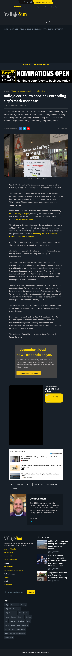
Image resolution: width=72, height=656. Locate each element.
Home (6, 29)
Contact (39, 7)
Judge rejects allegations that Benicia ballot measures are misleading (58, 575)
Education (38, 29)
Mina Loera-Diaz (10, 629)
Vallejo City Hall (38, 484)
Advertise (6, 577)
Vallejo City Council (51, 484)
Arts (45, 29)
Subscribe (54, 7)
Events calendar (8, 566)
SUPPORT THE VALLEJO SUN (36, 64)
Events (50, 29)
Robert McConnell (22, 625)
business (28, 617)
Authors (32, 7)
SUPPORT (17, 7)
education (13, 621)
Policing (23, 29)
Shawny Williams (10, 625)
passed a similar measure (25, 219)
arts (6, 621)
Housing (30, 29)
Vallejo (29, 484)
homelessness (9, 637)
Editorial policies (8, 556)
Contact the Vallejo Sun (10, 559)
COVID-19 (14, 489)
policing (23, 605)
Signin (46, 7)
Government (14, 29)
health (12, 484)
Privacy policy (8, 584)
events (7, 617)
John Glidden (14, 105)
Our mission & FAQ (9, 552)
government (20, 484)
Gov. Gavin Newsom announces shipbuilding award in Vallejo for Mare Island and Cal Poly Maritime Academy (57, 561)
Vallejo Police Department (12, 609)
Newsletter (59, 29)
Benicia (13, 617)
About (25, 7)
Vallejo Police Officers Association (15, 633)
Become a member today (29, 373)
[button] (36, 459)
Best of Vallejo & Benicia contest (13, 570)
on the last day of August (19, 214)
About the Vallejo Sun (10, 549)
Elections (21, 621)
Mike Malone (21, 629)
